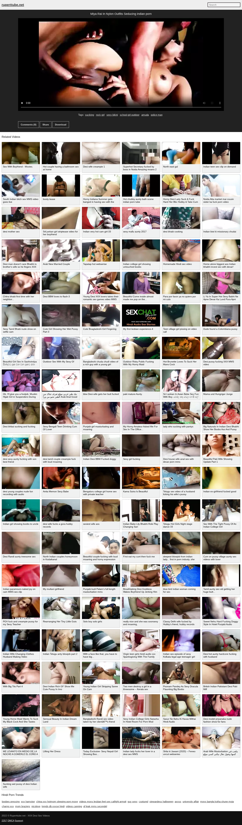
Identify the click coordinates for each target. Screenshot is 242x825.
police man (156, 114)
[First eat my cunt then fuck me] (141, 543)
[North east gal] (181, 153)
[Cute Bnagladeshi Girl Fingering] (101, 315)
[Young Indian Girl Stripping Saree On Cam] (101, 673)
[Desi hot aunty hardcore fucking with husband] (221, 640)
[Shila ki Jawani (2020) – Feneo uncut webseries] (181, 738)
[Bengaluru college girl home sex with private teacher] (101, 478)
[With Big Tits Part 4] (21, 673)
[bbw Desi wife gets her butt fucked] (101, 380)
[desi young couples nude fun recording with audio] (21, 478)
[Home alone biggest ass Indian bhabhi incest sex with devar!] (221, 250)
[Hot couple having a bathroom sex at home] (61, 153)
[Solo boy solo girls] (101, 608)
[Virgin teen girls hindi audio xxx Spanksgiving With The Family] (141, 640)
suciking (89, 114)
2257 (4, 820)
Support (19, 820)
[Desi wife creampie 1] (101, 153)
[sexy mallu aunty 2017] (141, 218)
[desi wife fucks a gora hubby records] (61, 510)
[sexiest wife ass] (101, 510)
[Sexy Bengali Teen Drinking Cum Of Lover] (61, 413)
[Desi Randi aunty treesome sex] (21, 543)
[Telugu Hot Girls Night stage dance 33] (181, 510)
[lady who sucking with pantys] (181, 413)
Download (60, 124)
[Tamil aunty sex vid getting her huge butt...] (221, 575)
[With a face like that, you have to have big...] (101, 640)
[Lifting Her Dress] (61, 738)
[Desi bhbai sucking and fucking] (21, 413)
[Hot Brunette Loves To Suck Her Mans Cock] (181, 348)
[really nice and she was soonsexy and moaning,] (141, 608)
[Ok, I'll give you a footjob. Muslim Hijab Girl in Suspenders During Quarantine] (21, 380)
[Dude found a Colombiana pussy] (221, 315)
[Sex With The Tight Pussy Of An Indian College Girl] (221, 510)
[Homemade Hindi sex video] (181, 250)
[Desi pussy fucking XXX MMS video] (221, 348)
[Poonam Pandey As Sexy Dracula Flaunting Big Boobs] (181, 673)
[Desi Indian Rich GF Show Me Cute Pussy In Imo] (61, 673)
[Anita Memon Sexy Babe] (61, 478)
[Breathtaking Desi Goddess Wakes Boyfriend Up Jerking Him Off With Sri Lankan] (141, 575)
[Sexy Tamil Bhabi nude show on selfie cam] (21, 315)
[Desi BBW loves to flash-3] (61, 283)
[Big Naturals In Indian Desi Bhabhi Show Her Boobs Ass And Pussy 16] (221, 413)
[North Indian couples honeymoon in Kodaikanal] (61, 543)
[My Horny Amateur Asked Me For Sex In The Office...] (141, 413)
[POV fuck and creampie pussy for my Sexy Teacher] (21, 608)
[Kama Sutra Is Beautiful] (141, 478)
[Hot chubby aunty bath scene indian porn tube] (141, 186)
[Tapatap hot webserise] (101, 250)
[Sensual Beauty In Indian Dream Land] (61, 705)
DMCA (11, 820)
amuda (145, 114)
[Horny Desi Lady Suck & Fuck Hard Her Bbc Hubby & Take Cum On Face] (181, 186)
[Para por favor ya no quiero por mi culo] (181, 283)
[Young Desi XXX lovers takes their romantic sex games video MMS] (101, 283)
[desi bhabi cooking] (181, 218)
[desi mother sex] (21, 218)
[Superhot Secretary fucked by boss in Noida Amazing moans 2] (141, 153)
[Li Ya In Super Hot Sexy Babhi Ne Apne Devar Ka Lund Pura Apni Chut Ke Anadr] (221, 283)
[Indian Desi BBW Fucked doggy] (101, 445)
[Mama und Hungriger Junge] (221, 380)
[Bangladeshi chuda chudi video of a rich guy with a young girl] (101, 348)
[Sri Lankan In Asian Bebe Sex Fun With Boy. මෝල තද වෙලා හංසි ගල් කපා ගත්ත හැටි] (181, 380)
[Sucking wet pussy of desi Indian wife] (21, 770)
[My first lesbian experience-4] (141, 315)
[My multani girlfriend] (61, 575)
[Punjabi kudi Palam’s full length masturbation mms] (101, 575)
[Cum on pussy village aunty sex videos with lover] (221, 543)
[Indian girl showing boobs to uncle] (21, 510)
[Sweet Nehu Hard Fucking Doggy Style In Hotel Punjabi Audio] (221, 608)
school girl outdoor (129, 114)
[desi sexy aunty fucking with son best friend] (21, 445)
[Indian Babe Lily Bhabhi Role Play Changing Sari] (141, 510)
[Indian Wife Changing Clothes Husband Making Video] (21, 640)
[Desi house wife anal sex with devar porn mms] (181, 445)
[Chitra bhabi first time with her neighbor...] (21, 283)
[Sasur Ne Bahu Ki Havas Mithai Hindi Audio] (181, 705)
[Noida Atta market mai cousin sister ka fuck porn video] (221, 186)
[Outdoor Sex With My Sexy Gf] (61, 348)
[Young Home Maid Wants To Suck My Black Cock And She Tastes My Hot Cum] (21, 705)
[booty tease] (61, 186)
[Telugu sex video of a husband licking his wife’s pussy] (181, 478)
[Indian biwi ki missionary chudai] (221, 218)
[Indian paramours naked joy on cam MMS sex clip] (21, 575)
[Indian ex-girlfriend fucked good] (221, 478)
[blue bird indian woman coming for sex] (181, 575)
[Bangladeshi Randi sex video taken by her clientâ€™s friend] (101, 705)
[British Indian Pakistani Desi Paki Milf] (221, 673)
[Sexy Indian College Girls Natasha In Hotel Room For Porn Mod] (141, 705)
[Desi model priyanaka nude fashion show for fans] (221, 705)
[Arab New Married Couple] (61, 250)
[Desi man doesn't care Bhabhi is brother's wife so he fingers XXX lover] (21, 250)
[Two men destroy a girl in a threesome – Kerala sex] (141, 673)
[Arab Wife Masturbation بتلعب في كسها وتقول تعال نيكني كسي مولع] (221, 738)
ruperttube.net (13, 5)
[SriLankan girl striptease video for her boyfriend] (61, 218)
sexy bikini (112, 114)
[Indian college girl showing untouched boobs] (141, 250)
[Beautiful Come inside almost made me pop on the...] (141, 283)
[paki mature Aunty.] (141, 380)
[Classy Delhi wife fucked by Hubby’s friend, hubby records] (181, 608)
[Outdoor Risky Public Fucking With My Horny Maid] (141, 348)
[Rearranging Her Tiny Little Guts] (61, 608)
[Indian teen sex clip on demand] (221, 153)
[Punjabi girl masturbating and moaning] (101, 413)
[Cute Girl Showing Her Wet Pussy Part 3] (61, 315)
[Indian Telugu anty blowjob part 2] (61, 640)
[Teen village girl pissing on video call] (181, 315)
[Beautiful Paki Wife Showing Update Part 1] (221, 445)
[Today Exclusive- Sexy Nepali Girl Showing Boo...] (101, 738)
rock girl (100, 114)
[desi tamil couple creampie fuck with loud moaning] (61, 445)
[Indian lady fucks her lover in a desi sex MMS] (141, 738)
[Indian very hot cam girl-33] (101, 218)
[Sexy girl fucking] (141, 445)
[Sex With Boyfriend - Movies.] (21, 153)
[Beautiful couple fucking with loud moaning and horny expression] (101, 543)
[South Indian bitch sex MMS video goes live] (21, 186)
